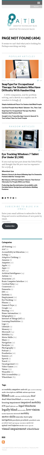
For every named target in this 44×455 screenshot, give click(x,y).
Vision (4, 369)
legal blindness (27, 406)
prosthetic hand (7, 423)
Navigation (6, 342)
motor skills (8, 417)
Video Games (7, 366)
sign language (15, 423)
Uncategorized (8, 364)
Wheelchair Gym (8, 171)
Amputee (6, 262)
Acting (5, 255)
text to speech (28, 426)
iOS (3, 406)
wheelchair (33, 429)
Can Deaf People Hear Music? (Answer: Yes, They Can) (21, 108)
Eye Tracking (7, 300)
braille (12, 396)
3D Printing (7, 246)
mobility (25, 413)
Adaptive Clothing (10, 257)
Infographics (7, 316)
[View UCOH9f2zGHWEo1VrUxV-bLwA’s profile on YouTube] (13, 198)
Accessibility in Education (13, 252)
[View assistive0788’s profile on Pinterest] (11, 198)
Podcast (5, 350)
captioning (17, 396)
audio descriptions (9, 392)
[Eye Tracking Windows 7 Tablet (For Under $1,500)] (22, 147)
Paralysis (6, 345)
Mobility (6, 334)
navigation (7, 420)
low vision (33, 410)
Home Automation (10, 313)
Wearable (6, 372)
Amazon (5, 260)
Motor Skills (7, 337)
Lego (4, 324)
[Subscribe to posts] (3, 442)
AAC (4, 249)
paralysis (16, 420)
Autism (5, 276)
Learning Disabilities (11, 321)
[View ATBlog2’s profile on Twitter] (5, 198)
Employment (7, 297)
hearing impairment (11, 402)
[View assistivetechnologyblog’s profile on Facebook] (3, 198)
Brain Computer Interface (13, 281)
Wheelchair (7, 377)
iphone (13, 406)
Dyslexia (5, 294)
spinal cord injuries (10, 425)
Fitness (5, 302)
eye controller (25, 399)
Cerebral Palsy (8, 284)
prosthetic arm (34, 420)
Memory (5, 329)
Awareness (6, 279)
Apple (4, 265)
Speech (5, 358)
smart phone (23, 423)
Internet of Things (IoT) (12, 318)
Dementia (6, 289)
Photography (7, 348)
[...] (18, 100)
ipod (17, 406)
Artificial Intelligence (11, 273)
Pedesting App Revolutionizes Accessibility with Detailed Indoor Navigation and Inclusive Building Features (20, 187)
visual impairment (14, 429)
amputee (16, 389)
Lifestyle (5, 326)
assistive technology (36, 390)
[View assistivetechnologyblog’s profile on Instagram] (8, 198)
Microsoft (6, 332)
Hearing (5, 310)
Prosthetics (7, 353)
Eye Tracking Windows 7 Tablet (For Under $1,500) (20, 156)
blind (5, 396)
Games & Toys (8, 305)
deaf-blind (7, 399)
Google (5, 308)
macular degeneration (7, 414)
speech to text (29, 423)
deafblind (16, 399)
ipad (8, 406)
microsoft (17, 414)
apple (29, 390)
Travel (4, 361)
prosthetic (25, 420)
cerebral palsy (25, 396)
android (24, 389)
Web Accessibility (9, 374)
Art (3, 270)
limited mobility (22, 410)
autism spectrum (29, 392)
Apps (4, 268)
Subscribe (10, 226)
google (32, 399)
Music (4, 340)
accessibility (7, 389)
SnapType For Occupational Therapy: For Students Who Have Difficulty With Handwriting (21, 87)
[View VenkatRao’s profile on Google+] (16, 198)
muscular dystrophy (24, 417)
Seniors (5, 356)
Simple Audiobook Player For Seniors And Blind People (22, 104)
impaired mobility (31, 402)
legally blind (9, 410)
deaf (33, 396)
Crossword (6, 286)
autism (19, 392)
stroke (21, 426)
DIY (3, 292)
